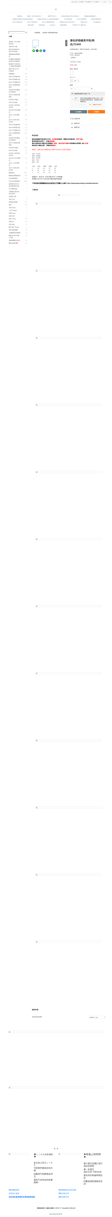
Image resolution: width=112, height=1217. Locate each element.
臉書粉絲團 (63, 25)
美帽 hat (11, 221)
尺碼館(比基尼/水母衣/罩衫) (67, 22)
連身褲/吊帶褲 (13, 202)
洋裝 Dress (12, 208)
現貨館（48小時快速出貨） (34, 16)
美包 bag (11, 224)
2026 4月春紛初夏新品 (14, 96)
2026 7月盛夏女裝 (32, 22)
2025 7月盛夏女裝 (14, 130)
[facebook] (37, 50)
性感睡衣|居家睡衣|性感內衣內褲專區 (22, 19)
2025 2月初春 (13, 150)
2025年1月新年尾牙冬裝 (14, 154)
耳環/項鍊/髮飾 (13, 230)
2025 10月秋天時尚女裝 (14, 121)
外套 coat (12, 199)
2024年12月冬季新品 (14, 159)
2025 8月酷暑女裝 (14, 127)
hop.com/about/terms (90, 183)
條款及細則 (50, 1208)
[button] (87, 123)
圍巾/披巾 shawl (14, 227)
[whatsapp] (40, 50)
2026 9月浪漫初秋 (14, 76)
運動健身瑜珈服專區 (90, 16)
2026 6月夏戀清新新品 (48, 22)
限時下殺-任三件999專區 (14, 70)
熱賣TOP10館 (52, 16)
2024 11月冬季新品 (14, 164)
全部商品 (37, 33)
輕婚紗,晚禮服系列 (96, 19)
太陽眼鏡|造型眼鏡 (14, 233)
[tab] (87, 123)
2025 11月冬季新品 (14, 116)
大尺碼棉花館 (97, 22)
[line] (33, 50)
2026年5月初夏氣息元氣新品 (14, 91)
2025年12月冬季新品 (14, 111)
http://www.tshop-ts (74, 183)
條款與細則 (31, 25)
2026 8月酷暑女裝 (17, 22)
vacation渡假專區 (81, 19)
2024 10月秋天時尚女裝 (14, 169)
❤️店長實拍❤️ (13, 243)
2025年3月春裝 (13, 148)
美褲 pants (12, 213)
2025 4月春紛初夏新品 (14, 144)
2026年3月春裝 (13, 99)
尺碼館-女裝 (83, 22)
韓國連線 (19, 16)
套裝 (10, 205)
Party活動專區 (68, 19)
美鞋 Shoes (12, 219)
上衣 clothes (13, 210)
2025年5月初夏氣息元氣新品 (14, 139)
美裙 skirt (12, 216)
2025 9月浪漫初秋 (14, 125)
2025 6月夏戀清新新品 (14, 134)
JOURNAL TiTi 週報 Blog (79, 25)
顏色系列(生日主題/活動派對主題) (14, 185)
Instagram (52, 25)
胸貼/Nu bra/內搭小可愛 (14, 236)
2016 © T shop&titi (62, 1208)
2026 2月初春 (13, 102)
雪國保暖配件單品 (14, 240)
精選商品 (11, 173)
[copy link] (44, 50)
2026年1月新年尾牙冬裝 (14, 106)
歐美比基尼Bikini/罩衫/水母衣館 (70, 16)
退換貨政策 (42, 25)
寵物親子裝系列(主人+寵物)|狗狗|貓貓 (48, 19)
